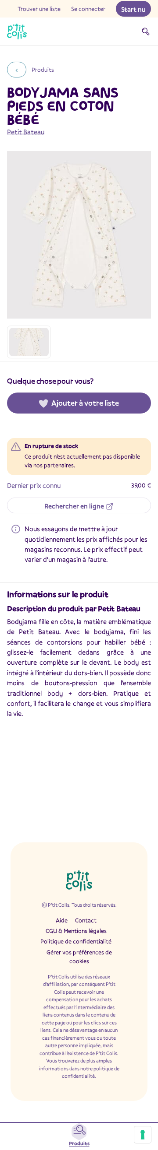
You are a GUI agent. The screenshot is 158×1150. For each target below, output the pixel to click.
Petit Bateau (25, 131)
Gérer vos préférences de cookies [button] (79, 956)
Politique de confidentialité (75, 941)
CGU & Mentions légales (76, 931)
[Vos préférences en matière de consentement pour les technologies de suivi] (142, 1134)
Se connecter (88, 9)
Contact (86, 920)
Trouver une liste (39, 9)
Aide (62, 920)
